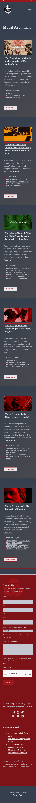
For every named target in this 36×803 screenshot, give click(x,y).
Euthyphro (10, 362)
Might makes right (22, 364)
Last (4, 613)
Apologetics (11, 268)
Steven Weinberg (20, 278)
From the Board (18, 451)
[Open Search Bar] (31, 1)
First (4, 605)
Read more (10, 85)
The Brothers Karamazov (17, 753)
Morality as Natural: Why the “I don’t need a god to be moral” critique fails (18, 236)
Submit (8, 682)
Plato (24, 366)
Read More (10, 107)
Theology (22, 180)
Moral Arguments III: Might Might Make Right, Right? (18, 328)
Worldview (24, 182)
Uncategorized (12, 182)
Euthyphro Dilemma (14, 272)
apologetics (11, 545)
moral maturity (22, 274)
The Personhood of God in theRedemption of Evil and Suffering (18, 61)
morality (10, 276)
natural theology (14, 186)
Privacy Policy (18, 795)
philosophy (21, 549)
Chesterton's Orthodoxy (17, 750)
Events (9, 93)
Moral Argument (13, 95)
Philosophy (11, 180)
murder (25, 184)
